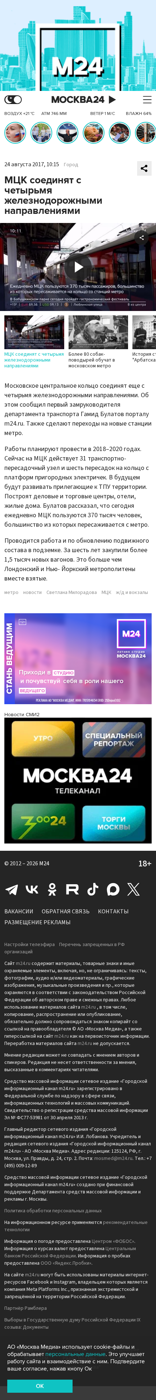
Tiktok (93, 889)
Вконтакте (32, 889)
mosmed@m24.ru (113, 1158)
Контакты (113, 912)
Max (113, 889)
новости (32, 592)
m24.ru (23, 963)
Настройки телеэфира (29, 944)
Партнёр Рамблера (25, 1308)
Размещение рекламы (37, 922)
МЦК (106, 592)
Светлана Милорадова (71, 592)
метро (11, 592)
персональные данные (75, 1354)
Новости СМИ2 (22, 714)
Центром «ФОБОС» (113, 1241)
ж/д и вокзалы (132, 592)
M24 (44, 863)
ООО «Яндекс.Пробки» (66, 1263)
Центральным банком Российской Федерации (70, 1252)
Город (71, 164)
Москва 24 (78, 100)
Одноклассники (52, 889)
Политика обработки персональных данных (53, 1210)
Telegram (11, 889)
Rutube (72, 889)
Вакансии (18, 912)
